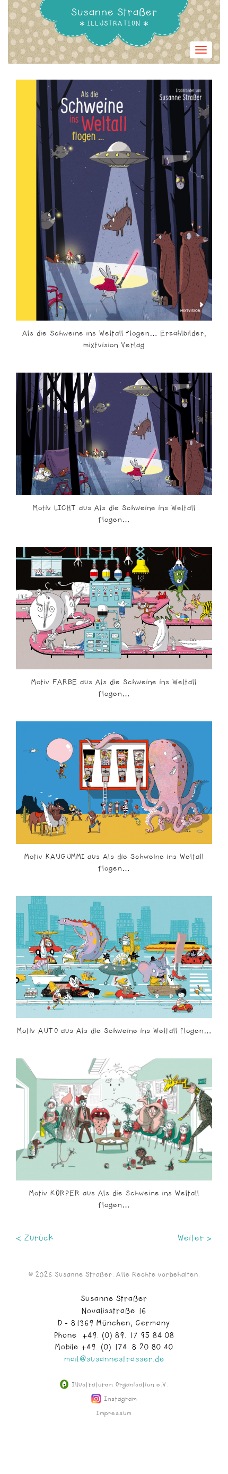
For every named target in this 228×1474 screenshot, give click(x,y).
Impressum (114, 1413)
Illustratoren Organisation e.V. (119, 1385)
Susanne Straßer (114, 12)
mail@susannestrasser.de (114, 1359)
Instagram (119, 1399)
